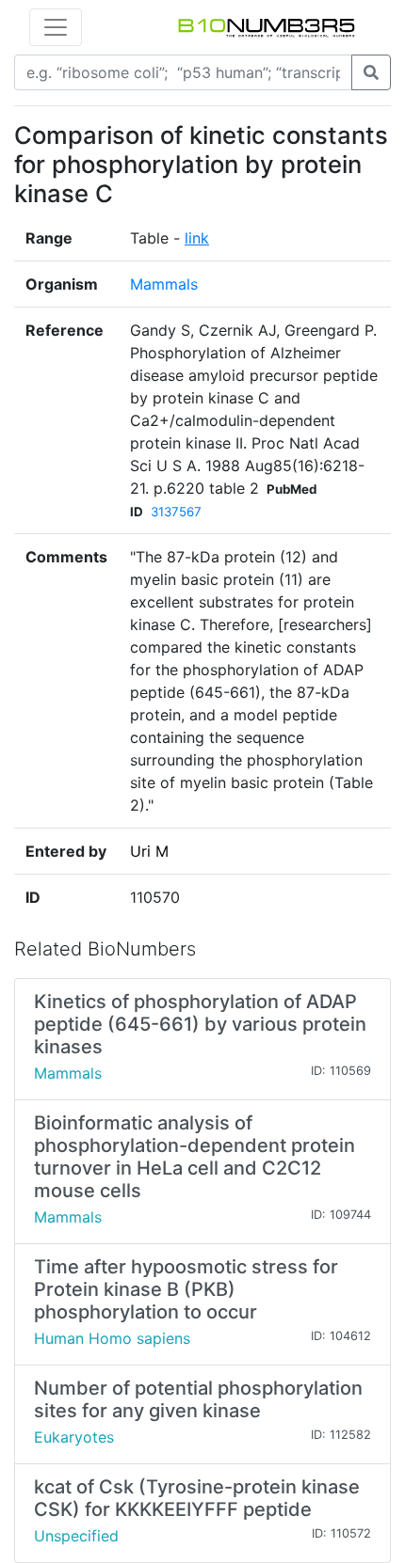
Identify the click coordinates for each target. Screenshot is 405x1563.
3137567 (176, 511)
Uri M (149, 851)
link (197, 238)
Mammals (164, 284)
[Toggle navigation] (55, 27)
